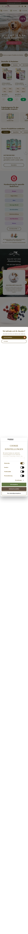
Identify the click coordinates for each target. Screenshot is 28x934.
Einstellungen (18, 480)
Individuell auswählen (14, 488)
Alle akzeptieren (14, 484)
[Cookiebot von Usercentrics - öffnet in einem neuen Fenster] (7, 439)
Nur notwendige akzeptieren (14, 493)
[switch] (22, 467)
